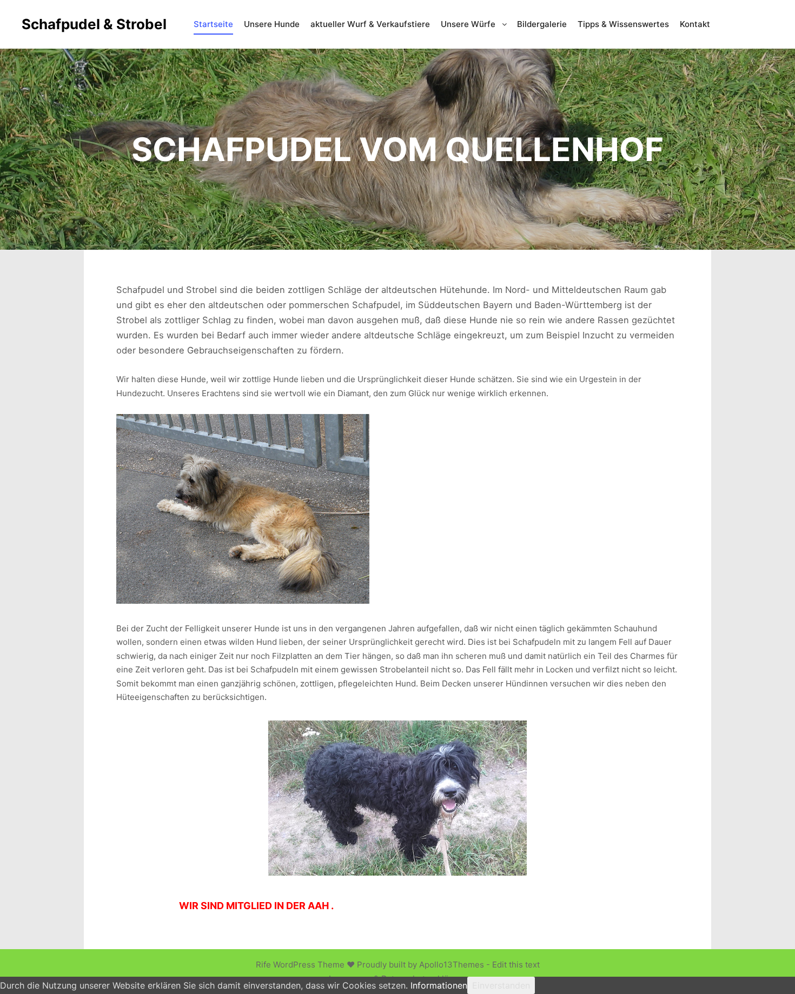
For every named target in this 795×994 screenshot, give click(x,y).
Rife (263, 964)
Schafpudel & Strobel (76, 24)
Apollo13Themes (451, 964)
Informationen (438, 985)
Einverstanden (501, 985)
